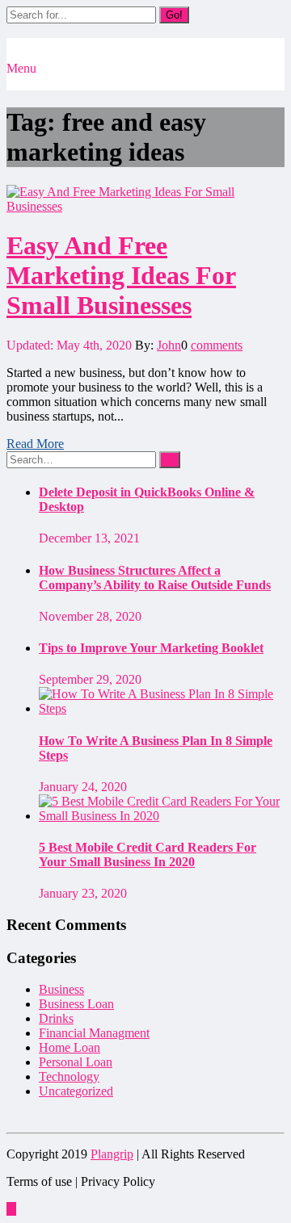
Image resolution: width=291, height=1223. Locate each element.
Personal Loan (75, 1062)
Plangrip (112, 1154)
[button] (11, 83)
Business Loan (76, 1004)
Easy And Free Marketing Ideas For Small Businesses (121, 275)
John (169, 345)
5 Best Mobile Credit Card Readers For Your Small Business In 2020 (147, 854)
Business (61, 989)
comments (216, 345)
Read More (35, 443)
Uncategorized (76, 1091)
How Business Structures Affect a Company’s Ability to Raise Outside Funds (155, 577)
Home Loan (69, 1047)
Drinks (56, 1018)
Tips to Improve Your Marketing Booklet (151, 648)
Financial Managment (94, 1033)
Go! (174, 15)
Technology (69, 1076)
